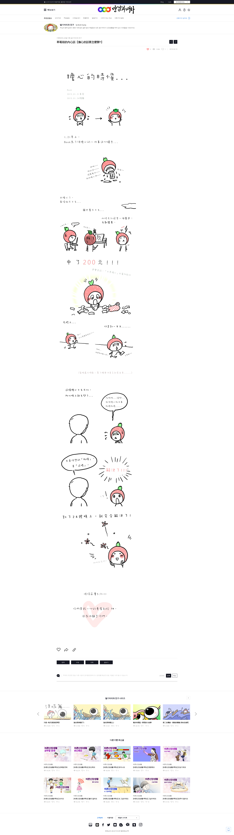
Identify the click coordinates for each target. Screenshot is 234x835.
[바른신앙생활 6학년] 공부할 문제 (55, 767)
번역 (63, 662)
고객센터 (100, 818)
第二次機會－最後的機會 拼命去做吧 (176, 722)
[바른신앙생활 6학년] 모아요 (54, 798)
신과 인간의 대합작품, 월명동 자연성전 (58, 2)
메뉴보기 (51, 10)
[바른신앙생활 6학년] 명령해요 (144, 767)
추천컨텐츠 (48, 18)
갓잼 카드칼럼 (119, 18)
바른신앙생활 (48, 764)
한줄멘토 (86, 18)
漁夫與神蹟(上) (108, 722)
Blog (162, 2)
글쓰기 (106, 662)
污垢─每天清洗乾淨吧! (52, 722)
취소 (174, 676)
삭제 (91, 662)
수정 (77, 662)
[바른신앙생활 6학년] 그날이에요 (144, 798)
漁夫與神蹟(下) (79, 722)
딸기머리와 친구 (67, 24)
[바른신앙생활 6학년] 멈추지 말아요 (175, 798)
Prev (38, 714)
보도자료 (58, 18)
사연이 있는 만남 (106, 18)
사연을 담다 (76, 18)
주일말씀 (67, 18)
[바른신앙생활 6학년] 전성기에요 (174, 767)
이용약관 (110, 818)
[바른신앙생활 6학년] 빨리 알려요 (85, 798)
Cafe (169, 2)
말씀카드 (95, 18)
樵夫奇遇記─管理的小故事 (142, 722)
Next (196, 714)
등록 (168, 676)
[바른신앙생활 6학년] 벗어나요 (114, 767)
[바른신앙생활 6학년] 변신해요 (84, 767)
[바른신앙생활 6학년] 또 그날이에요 (115, 798)
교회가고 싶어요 (181, 18)
